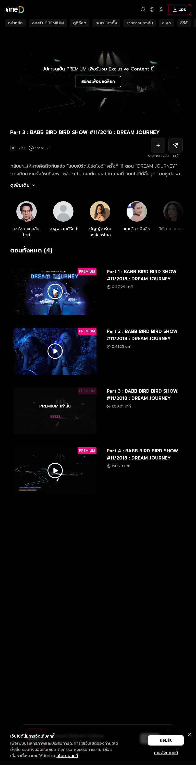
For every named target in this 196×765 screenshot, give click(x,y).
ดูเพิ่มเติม (20, 185)
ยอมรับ (166, 740)
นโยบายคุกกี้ (67, 756)
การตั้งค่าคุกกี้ (166, 753)
